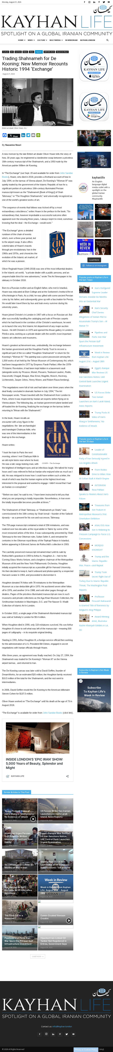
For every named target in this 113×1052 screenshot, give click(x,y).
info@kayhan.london (62, 1026)
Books (25, 52)
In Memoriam (71, 40)
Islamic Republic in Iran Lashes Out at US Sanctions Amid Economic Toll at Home (55, 864)
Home (20, 40)
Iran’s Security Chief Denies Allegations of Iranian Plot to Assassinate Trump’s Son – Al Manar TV (93, 317)
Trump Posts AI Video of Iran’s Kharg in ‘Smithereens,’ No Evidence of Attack (19, 814)
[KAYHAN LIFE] (56, 20)
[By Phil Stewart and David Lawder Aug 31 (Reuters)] (103, 212)
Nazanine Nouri (62, 52)
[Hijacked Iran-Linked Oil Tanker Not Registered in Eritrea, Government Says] (55, 936)
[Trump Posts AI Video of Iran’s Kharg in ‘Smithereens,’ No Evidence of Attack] (20, 809)
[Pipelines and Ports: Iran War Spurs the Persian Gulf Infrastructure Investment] (20, 936)
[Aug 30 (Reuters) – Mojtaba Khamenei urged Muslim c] (103, 247)
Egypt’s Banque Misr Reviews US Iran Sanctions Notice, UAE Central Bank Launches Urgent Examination (94, 377)
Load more (36, 956)
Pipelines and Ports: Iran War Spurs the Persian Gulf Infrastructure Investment (19, 941)
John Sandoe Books (52, 712)
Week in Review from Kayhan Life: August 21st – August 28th (55, 890)
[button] (107, 40)
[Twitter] (104, 2)
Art (12, 52)
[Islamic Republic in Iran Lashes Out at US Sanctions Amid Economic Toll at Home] (55, 860)
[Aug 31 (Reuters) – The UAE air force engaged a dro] (85, 212)
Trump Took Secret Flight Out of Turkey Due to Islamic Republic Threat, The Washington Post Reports (94, 581)
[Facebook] (84, 2)
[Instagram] (89, 2)
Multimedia (55, 40)
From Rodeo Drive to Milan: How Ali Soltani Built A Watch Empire (95, 474)
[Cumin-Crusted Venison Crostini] (55, 911)
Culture (41, 40)
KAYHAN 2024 (49, 52)
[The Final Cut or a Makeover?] (20, 911)
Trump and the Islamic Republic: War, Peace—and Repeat (94, 561)
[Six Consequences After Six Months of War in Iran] (20, 860)
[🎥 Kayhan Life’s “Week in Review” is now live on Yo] (85, 247)
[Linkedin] (94, 2)
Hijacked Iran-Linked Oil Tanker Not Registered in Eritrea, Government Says (53, 941)
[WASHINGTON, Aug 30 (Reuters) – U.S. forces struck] (85, 229)
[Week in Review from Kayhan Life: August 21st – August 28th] (55, 886)
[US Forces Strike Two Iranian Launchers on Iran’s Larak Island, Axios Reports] (55, 809)
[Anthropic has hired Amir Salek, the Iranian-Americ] (103, 229)
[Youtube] (109, 2)
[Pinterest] (99, 2)
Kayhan (38, 52)
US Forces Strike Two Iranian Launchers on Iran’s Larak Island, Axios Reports (55, 814)
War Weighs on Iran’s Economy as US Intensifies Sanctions (18, 890)
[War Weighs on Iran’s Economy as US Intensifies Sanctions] (20, 886)
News (30, 40)
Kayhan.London (87, 40)
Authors (18, 52)
